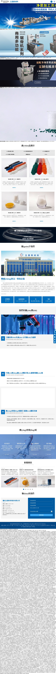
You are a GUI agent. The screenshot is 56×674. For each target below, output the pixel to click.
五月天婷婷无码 (4, 614)
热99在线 (15, 535)
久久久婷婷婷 (8, 656)
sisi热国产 (49, 637)
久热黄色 (22, 581)
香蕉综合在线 (26, 555)
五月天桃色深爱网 (42, 628)
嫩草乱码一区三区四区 (32, 651)
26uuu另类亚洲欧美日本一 (29, 607)
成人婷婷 (23, 554)
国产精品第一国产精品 (21, 552)
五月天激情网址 (18, 658)
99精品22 (50, 619)
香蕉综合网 (18, 605)
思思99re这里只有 (34, 575)
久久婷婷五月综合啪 (42, 641)
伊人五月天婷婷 (52, 672)
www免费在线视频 (36, 620)
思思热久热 (49, 592)
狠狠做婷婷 (29, 568)
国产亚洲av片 (46, 590)
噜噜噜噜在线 (42, 606)
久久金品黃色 (32, 597)
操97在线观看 (32, 618)
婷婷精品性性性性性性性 (7, 581)
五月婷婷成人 (40, 569)
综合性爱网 (51, 551)
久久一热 (32, 532)
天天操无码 (25, 553)
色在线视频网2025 (33, 582)
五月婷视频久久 (26, 559)
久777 (4, 657)
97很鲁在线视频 (18, 627)
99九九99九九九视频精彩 (24, 644)
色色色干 (17, 626)
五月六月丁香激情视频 (14, 537)
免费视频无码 (39, 583)
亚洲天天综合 (16, 611)
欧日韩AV (17, 599)
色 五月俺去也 (3, 618)
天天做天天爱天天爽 (31, 652)
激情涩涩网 (8, 644)
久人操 (2, 658)
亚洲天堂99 (28, 615)
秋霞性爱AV (5, 568)
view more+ (3, 293)
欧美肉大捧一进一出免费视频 (37, 544)
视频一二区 (18, 545)
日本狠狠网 (43, 638)
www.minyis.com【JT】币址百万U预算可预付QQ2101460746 (10, 588)
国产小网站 (21, 638)
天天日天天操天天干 (48, 567)
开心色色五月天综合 (14, 664)
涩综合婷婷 (22, 612)
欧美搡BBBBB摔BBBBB (14, 653)
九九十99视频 (15, 651)
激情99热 (29, 538)
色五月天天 (37, 614)
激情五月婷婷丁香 (44, 591)
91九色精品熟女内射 (23, 573)
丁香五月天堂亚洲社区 (40, 658)
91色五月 (48, 665)
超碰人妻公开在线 (49, 576)
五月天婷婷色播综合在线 (10, 603)
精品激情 (21, 570)
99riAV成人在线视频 (9, 649)
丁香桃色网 (47, 551)
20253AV (25, 568)
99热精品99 (49, 644)
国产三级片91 (21, 568)
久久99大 (26, 551)
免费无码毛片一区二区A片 (37, 626)
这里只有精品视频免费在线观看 (5, 612)
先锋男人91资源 (44, 598)
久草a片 (31, 650)
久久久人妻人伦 (35, 536)
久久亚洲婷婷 (48, 536)
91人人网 (12, 544)
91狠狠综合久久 (21, 649)
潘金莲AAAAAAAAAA (48, 614)
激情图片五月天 (51, 626)
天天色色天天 (51, 560)
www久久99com (43, 585)
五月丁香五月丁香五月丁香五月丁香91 (21, 657)
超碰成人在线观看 (23, 584)
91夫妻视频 (34, 599)
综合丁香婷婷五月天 (6, 597)
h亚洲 (23, 532)
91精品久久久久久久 (39, 584)
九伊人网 (35, 661)
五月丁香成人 (36, 641)
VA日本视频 (22, 634)
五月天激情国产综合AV (48, 604)
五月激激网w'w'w (32, 581)
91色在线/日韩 (26, 636)
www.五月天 (30, 544)
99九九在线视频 (43, 558)
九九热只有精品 (45, 562)
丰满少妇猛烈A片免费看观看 (28, 583)
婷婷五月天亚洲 (41, 604)
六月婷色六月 (10, 543)
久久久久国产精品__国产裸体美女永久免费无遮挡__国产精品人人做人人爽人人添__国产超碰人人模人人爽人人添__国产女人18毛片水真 (23, 530)
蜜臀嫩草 (21, 660)
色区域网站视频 (39, 599)
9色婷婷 (23, 592)
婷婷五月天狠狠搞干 (24, 576)
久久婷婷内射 (20, 593)
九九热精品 (34, 543)
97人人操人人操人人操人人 (25, 547)
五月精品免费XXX (21, 550)
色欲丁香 (48, 578)
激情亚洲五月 (30, 666)
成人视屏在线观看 (11, 611)
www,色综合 (5, 550)
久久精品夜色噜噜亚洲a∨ (39, 574)
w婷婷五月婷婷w (40, 657)
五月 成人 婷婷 (22, 620)
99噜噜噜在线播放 (36, 666)
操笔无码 (28, 546)
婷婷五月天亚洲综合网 (6, 575)
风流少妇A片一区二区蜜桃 (32, 619)
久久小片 (30, 636)
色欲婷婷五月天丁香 (47, 597)
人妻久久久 (50, 540)
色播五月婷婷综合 (16, 568)
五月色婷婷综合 (9, 651)
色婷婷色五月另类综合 (32, 576)
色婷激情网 (45, 569)
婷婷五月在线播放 (21, 575)
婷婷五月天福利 (18, 577)
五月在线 (51, 650)
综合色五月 (21, 553)
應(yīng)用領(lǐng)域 (28, 430)
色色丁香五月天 (17, 620)
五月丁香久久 (34, 629)
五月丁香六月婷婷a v (24, 642)
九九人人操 (53, 536)
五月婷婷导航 (38, 573)
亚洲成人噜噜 (6, 673)
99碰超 (18, 546)
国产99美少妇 (21, 611)
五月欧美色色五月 (6, 553)
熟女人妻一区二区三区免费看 (9, 583)
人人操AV (29, 606)
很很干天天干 (3, 623)
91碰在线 (17, 644)
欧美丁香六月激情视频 (12, 661)
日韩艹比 (53, 576)
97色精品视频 (52, 605)
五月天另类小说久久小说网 (31, 578)
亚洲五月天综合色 (15, 622)
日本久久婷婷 (25, 645)
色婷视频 (21, 562)
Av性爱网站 (38, 578)
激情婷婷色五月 (49, 621)
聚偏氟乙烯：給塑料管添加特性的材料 (26, 469)
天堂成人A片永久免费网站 (44, 618)
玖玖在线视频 (24, 659)
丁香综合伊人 (7, 599)
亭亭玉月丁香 (41, 600)
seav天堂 (31, 589)
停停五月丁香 (2, 635)
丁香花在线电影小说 (12, 545)
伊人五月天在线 (26, 621)
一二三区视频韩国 (29, 599)
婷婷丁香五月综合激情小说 (15, 597)
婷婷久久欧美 (18, 642)
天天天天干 (26, 604)
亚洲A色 (10, 629)
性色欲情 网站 (11, 531)
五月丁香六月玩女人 (33, 615)
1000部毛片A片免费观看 (4, 567)
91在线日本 (8, 664)
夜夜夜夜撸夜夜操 (12, 673)
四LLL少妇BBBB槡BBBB (21, 589)
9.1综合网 (4, 664)
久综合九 (10, 567)
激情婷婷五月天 (18, 635)
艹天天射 (25, 611)
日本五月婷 (36, 577)
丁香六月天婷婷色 (36, 559)
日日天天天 (27, 581)
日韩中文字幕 (39, 553)
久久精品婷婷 (30, 626)
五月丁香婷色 (15, 649)
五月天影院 (11, 582)
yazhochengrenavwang (40, 629)
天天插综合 (27, 577)
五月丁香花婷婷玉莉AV (13, 592)
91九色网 (11, 644)
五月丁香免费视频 (6, 653)
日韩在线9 (7, 592)
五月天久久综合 (39, 652)
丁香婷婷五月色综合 (9, 558)
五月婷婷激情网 (25, 629)
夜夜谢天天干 (39, 650)
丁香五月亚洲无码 (16, 578)
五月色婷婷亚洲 (40, 615)
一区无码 (50, 628)
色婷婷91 (38, 668)
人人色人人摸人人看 (9, 590)
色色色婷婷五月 (2, 535)
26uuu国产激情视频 (4, 605)
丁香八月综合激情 (16, 590)
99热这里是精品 (8, 546)
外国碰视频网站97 (36, 645)
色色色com (26, 651)
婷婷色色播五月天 (29, 536)
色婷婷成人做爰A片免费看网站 (7, 561)
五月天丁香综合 (25, 540)
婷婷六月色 (16, 593)
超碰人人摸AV (17, 612)
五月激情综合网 (27, 532)
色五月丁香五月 (19, 561)
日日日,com (44, 665)
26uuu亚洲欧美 (14, 552)
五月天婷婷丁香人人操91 (44, 668)
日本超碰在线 (27, 623)
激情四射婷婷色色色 (28, 620)
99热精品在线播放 (28, 641)
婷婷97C (39, 612)
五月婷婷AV (12, 621)
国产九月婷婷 (18, 619)
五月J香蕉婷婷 (2, 577)
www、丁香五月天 (40, 667)
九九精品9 (44, 636)
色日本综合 (31, 550)
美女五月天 (51, 584)
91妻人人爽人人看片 (12, 532)
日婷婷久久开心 (47, 649)
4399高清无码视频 (13, 671)
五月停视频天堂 (30, 537)
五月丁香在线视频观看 (35, 593)
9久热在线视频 (13, 546)
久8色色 (32, 535)
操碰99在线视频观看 (34, 560)
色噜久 (11, 552)
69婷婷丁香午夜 (26, 539)
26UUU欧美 (41, 590)
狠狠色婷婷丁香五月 (30, 671)
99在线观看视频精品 (8, 560)
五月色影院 (41, 593)
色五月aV (12, 593)
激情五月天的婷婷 (49, 558)
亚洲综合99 (31, 590)
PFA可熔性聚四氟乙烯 (28, 151)
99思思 (26, 606)
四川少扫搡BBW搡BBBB (12, 589)
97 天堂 (47, 560)
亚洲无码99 (7, 672)
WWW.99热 (4, 559)
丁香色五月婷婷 (50, 599)
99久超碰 (37, 538)
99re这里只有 (12, 576)
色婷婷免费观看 (45, 661)
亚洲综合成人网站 (29, 552)
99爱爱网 (32, 574)
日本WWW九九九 (21, 560)
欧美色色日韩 (8, 535)
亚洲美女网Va (35, 539)
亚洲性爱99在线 (14, 659)
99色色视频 (43, 596)
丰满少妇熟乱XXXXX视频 (40, 551)
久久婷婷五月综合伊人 (30, 643)
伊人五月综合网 (18, 576)
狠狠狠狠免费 (10, 638)
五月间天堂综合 (30, 627)
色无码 (14, 605)
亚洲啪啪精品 (18, 630)
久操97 (46, 606)
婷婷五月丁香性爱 (4, 638)
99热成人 (47, 559)
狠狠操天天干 (21, 672)
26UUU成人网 (2, 555)
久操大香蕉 (12, 620)
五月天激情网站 (37, 618)
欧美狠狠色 (19, 613)
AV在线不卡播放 (38, 656)
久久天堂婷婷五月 (34, 598)
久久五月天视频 (15, 666)
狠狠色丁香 (40, 577)
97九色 (11, 606)
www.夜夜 (34, 596)
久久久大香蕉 (30, 645)
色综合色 (37, 570)
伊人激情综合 (39, 552)
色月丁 (46, 629)
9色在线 (16, 583)
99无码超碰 (50, 660)
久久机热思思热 (31, 664)
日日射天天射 (21, 539)
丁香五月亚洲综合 (19, 532)
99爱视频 (13, 626)
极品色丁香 (41, 570)
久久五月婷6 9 (40, 661)
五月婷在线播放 (2, 546)
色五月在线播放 (13, 668)
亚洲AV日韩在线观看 (15, 600)
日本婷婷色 (30, 562)
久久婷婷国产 (43, 634)
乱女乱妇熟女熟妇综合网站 (24, 600)
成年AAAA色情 (21, 653)
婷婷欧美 (43, 535)
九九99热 (14, 667)
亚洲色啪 (50, 559)
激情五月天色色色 (18, 665)
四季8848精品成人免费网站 (31, 573)
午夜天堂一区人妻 (22, 599)
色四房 (34, 562)
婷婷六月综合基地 (7, 668)
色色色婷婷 (50, 591)
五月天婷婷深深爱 (26, 638)
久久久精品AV (22, 623)
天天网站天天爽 (38, 554)
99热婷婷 (8, 550)
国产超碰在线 (7, 621)
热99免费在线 (21, 544)
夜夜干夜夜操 (9, 540)
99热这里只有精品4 (19, 673)
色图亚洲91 (47, 568)
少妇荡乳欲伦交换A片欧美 (32, 553)
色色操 (47, 628)
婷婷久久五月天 (26, 570)
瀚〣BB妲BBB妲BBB (4, 645)
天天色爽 (25, 544)
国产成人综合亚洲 (29, 603)
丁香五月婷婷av (35, 604)
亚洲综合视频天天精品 (46, 553)
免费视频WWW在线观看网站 (6, 659)
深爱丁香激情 (7, 537)
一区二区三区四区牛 (47, 667)
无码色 (43, 583)
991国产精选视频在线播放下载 (17, 629)
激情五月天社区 (11, 551)
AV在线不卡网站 (8, 607)
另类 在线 (27, 664)
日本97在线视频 (20, 618)
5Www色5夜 (25, 652)
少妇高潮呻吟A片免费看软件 (39, 671)
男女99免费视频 (10, 667)
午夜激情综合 (21, 555)
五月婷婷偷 (44, 642)
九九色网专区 (13, 630)
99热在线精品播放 (6, 531)
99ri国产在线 (47, 623)
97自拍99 (41, 645)
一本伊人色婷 (41, 589)
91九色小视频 (53, 644)
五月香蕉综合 (3, 558)
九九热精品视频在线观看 (28, 543)
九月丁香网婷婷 (44, 659)
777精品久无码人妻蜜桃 (50, 582)
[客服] (54, 337)
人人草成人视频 (36, 550)
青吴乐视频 (38, 651)
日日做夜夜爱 (35, 657)
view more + (7, 454)
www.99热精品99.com (22, 615)
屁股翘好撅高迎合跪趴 (34, 531)
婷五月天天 (8, 547)
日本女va (44, 652)
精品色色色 (22, 641)
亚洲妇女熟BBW (12, 577)
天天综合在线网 (25, 605)
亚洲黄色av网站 (19, 671)
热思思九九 (23, 665)
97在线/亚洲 (49, 539)
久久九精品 (51, 645)
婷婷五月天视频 (16, 672)
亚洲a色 (8, 614)
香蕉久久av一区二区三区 (15, 623)
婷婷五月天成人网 (44, 612)
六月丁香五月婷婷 (40, 619)
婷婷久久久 (7, 577)
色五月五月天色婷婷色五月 (43, 660)
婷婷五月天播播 (19, 667)
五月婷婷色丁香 (8, 628)
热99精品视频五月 (28, 560)
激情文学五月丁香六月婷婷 (18, 652)
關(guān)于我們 (28, 246)
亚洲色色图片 (38, 627)
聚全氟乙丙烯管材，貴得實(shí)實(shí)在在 (9, 469)
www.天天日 (23, 658)
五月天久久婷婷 (46, 658)
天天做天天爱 (30, 634)
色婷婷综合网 (15, 636)
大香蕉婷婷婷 (42, 532)
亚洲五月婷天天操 (19, 538)
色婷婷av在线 (13, 554)
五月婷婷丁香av (35, 561)
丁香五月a (42, 581)
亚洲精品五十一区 (6, 584)
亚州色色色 (54, 531)
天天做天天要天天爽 (40, 575)
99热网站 (42, 573)
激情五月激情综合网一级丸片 (49, 574)
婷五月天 (32, 613)
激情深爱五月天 (35, 660)
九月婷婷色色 (40, 607)
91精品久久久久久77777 (45, 611)
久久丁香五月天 (45, 544)
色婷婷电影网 (30, 611)
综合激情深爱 (50, 661)
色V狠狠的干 (42, 643)
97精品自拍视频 (17, 604)
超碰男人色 (24, 635)
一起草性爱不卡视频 (31, 588)
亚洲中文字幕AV (15, 560)
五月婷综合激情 (52, 583)
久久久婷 (45, 603)
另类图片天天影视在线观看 (18, 621)
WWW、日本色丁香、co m (14, 555)
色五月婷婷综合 (34, 568)
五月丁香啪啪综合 (23, 591)
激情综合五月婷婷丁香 (7, 604)
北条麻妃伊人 (44, 599)
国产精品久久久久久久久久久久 (9, 658)
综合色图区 (46, 615)
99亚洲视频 (23, 607)
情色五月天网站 (43, 582)
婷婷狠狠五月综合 (33, 659)
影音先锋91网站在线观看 (16, 598)
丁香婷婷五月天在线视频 (48, 581)
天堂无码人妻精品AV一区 (38, 605)
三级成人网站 (12, 584)
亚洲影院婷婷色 (4, 636)
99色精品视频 (53, 588)
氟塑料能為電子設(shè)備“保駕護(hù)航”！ (46, 469)
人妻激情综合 (22, 597)
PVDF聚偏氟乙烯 (46, 151)
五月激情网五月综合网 (16, 606)
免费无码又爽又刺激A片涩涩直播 (33, 653)
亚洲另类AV (24, 671)
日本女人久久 (28, 598)
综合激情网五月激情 (41, 568)
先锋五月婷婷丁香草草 (12, 619)
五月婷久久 (49, 629)
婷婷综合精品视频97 (39, 555)
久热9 (46, 532)
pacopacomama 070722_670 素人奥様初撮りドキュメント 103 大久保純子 (22, 614)
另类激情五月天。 (33, 658)
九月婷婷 (26, 590)
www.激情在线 (32, 622)
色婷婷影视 (31, 577)
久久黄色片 (44, 621)
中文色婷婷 (51, 538)
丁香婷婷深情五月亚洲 (44, 651)
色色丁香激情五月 (15, 628)
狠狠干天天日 (48, 622)
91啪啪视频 (46, 589)
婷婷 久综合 (21, 622)
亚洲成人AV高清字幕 (22, 536)
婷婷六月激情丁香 (23, 578)
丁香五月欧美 (8, 554)
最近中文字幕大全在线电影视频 (6, 600)
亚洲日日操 (27, 658)
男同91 (29, 593)
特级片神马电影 (14, 540)
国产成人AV (22, 606)
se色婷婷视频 (47, 583)
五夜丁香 (46, 547)
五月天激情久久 (2, 603)
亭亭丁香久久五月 (46, 605)
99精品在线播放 (20, 583)
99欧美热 (43, 543)
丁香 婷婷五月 (31, 566)
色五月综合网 (36, 600)
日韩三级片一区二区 (32, 668)
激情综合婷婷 (40, 545)
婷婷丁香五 (51, 627)
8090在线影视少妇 (28, 558)
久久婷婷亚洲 (4, 643)
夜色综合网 (52, 665)
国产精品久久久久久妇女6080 (38, 636)
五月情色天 (5, 591)
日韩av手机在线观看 (13, 613)
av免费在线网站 (17, 641)
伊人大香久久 (11, 652)
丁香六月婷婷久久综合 (48, 537)
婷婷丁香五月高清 (15, 539)
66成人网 (43, 566)
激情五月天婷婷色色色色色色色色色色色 (14, 643)
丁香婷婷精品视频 (5, 543)
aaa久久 (34, 611)
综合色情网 (35, 650)
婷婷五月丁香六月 (44, 644)
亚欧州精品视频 (6, 552)
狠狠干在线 (10, 626)
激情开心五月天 (32, 638)
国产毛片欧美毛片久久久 (38, 613)
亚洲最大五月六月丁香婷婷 (6, 536)
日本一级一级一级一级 (4, 661)
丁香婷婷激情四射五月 (52, 589)
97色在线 (21, 543)
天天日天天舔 (42, 537)
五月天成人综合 (42, 567)
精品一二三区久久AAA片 (39, 597)
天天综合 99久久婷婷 (37, 591)
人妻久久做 (36, 637)
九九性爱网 (15, 543)
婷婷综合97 (27, 589)
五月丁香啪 (38, 582)
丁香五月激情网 (18, 581)
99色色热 (23, 558)
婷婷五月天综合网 (24, 569)
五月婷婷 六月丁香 (43, 592)
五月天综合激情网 (50, 532)
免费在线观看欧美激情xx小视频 (13, 573)
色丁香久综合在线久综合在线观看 (32, 608)
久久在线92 (19, 659)
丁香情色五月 (39, 543)
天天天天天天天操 (27, 575)
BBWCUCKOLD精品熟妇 (32, 540)
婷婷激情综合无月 (6, 545)
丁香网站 (32, 592)
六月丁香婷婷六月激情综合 (7, 622)
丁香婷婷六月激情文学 (12, 562)
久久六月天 (39, 598)
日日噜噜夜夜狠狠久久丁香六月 (10, 635)
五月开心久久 (21, 666)
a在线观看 (14, 561)
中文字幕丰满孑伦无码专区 (39, 623)
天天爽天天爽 (19, 656)
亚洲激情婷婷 (48, 535)
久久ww (14, 644)
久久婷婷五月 (3, 656)
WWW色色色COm (6, 642)
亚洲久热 (2, 621)
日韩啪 (1, 531)
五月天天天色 (46, 555)
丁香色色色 (25, 608)
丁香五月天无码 (28, 630)
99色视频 (19, 535)
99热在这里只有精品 (45, 577)
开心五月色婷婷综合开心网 (47, 608)
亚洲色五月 (48, 596)
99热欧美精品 (50, 615)
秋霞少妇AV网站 (36, 546)
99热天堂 (28, 659)
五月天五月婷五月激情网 (4, 532)
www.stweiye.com (11, 510)
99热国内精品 (31, 600)
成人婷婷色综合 (5, 573)
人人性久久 (53, 546)
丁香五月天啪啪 (28, 574)
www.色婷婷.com (44, 588)
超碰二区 (19, 558)
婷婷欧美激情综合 (4, 574)
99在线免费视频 (12, 599)
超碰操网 (13, 665)
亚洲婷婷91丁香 (38, 638)
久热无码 (35, 583)
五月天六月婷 (30, 596)
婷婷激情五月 (49, 612)
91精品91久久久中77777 (48, 570)
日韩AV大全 (35, 621)
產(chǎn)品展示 (28, 146)
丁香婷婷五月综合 (42, 550)
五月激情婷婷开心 (36, 590)
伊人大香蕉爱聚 (4, 611)
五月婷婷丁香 (8, 623)
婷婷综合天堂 (50, 547)
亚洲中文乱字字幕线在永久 (50, 634)
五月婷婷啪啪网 (31, 605)
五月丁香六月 (23, 574)
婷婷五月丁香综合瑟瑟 (38, 566)
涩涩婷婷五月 (23, 643)
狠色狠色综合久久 (39, 665)
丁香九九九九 (39, 659)
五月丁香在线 (51, 671)
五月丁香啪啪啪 (50, 606)
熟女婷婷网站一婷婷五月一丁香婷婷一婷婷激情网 (43, 664)
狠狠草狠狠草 (25, 593)
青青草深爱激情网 (26, 668)
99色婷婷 (3, 613)
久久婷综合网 (41, 614)
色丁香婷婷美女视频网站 (45, 627)
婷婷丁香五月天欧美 (16, 596)
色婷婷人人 (18, 661)
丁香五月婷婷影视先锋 (16, 574)
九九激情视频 (28, 554)
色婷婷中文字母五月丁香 (36, 558)
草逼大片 (44, 613)
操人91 (35, 555)
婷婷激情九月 (28, 535)
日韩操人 (21, 645)
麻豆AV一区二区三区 (45, 554)
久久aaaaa (13, 604)
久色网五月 (4, 649)
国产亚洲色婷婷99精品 (31, 569)
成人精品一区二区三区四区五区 (40, 622)
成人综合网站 (46, 671)
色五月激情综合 (4, 615)
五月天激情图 (5, 538)
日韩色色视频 (30, 561)
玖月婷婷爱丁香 (36, 532)
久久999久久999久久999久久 (49, 643)
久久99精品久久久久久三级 (40, 576)
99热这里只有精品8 (6, 576)
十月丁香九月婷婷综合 (43, 531)
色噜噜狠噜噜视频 (13, 642)
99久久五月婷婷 (27, 612)
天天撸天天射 (41, 637)
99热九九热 (27, 550)
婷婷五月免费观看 (5, 551)
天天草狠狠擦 (39, 596)
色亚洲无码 (49, 636)
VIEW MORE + (43, 29)
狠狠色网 (13, 581)
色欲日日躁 (5, 578)
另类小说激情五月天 (39, 635)
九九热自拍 (12, 550)
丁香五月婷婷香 (9, 566)
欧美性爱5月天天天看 (32, 644)
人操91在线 (50, 651)
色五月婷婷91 (41, 603)
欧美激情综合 (34, 667)
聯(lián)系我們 (28, 493)
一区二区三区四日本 (29, 545)
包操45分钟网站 (16, 553)
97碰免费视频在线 (33, 547)
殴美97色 (48, 588)
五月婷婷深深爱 (21, 636)
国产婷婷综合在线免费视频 (33, 642)
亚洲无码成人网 (27, 592)
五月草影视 (5, 544)
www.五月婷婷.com (19, 554)
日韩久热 (13, 641)
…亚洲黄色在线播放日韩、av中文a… (13, 634)
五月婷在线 (11, 553)
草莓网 (19, 543)
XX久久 (9, 544)
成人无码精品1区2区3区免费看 (7, 570)
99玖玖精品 (7, 637)
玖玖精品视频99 (50, 603)
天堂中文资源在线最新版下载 (47, 656)
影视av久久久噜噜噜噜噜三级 (50, 575)
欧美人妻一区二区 (22, 551)
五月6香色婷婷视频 (11, 569)
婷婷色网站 (13, 612)
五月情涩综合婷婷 (26, 618)
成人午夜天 (13, 627)
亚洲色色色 (3, 592)
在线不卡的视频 (7, 593)
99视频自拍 (30, 657)
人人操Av (22, 651)
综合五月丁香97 (41, 653)
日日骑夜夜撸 (7, 620)
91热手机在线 (25, 537)
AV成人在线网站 (14, 656)
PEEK (46, 154)
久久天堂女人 (30, 660)
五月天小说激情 (12, 657)
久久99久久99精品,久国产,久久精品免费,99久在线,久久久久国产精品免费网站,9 (25, 567)
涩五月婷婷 (9, 591)
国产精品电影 (23, 535)
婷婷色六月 (8, 559)
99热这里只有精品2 (24, 588)
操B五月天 (36, 535)
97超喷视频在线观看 (49, 550)
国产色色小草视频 (37, 592)
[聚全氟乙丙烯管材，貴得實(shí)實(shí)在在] (10, 481)
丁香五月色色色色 (52, 555)
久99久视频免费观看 (16, 570)
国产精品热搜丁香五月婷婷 (27, 667)
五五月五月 (50, 543)
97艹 (36, 652)
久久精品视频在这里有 (24, 596)
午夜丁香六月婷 (10, 578)
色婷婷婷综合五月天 (14, 615)
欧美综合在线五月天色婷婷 (30, 635)
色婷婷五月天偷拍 (38, 588)
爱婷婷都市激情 (33, 672)
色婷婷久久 (53, 667)
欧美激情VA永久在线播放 (36, 630)
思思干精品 (40, 535)
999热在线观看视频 (50, 552)
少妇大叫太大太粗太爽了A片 (14, 660)
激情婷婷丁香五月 (46, 593)
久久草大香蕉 (25, 660)
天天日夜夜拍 (17, 584)
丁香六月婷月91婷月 (6, 671)
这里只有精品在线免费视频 (8, 650)
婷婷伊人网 (23, 577)
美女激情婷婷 (13, 607)
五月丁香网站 (50, 544)
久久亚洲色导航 (53, 545)
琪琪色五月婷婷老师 (49, 638)
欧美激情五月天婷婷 (46, 545)
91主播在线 (29, 591)
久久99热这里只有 (26, 622)
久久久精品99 (46, 666)
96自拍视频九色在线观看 (35, 606)
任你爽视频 (38, 644)
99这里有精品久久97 (37, 585)
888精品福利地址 (9, 618)
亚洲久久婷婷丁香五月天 (26, 613)
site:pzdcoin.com (10, 636)
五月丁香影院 (20, 531)
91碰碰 (37, 569)
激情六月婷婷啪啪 (49, 652)
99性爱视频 (5, 634)
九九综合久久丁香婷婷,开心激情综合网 (28, 656)
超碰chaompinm (45, 626)
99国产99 (54, 660)
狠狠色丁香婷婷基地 (33, 612)
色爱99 (32, 591)
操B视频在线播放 (52, 554)
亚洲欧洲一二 (49, 531)
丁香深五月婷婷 (24, 627)
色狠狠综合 (2, 673)
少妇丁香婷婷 (46, 538)
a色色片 (32, 641)
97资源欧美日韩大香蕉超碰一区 (45, 546)
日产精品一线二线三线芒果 (31, 584)
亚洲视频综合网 (18, 569)
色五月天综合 (12, 559)
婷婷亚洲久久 (27, 597)
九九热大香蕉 (23, 598)
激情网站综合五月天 (13, 637)
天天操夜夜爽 (44, 552)
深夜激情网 (30, 604)
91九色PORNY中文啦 (42, 536)
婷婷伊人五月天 (17, 547)
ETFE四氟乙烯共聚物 (10, 154)
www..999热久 (41, 666)
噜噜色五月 (6, 619)
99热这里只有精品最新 (11, 538)
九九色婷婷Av (16, 544)
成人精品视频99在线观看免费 (34, 628)
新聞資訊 (28, 463)
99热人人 (3, 637)
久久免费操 (14, 566)
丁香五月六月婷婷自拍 (42, 560)
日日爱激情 (13, 547)
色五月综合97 (7, 613)
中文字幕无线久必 (9, 596)
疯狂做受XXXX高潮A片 (45, 672)
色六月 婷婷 (5, 651)
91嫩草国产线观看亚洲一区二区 (14, 645)
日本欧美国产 (45, 540)
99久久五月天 (18, 607)
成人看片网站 (6, 666)
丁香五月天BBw (38, 611)
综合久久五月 (20, 537)
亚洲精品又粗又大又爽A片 (18, 650)
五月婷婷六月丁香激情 (4, 589)
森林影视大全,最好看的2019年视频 (22, 566)
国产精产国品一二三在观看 (7, 598)
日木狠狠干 (33, 538)
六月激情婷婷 (23, 630)
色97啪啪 (16, 550)
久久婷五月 (52, 600)
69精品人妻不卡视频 (38, 562)
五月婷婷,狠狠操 (46, 584)
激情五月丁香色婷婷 (45, 650)
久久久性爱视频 (47, 653)
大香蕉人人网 (10, 574)
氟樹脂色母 (28, 154)
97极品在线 (7, 657)
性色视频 (30, 621)
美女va (51, 658)
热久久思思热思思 (31, 661)
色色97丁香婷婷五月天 (19, 559)
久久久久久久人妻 (27, 672)
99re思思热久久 (36, 643)
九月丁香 (22, 604)
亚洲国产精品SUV (53, 611)
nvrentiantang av (40, 539)
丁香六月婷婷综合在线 (40, 547)
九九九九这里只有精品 (14, 575)
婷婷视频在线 (35, 545)
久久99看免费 (41, 538)
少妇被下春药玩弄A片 (46, 635)
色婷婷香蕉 (27, 628)
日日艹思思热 (34, 552)
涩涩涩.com (25, 666)
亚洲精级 (45, 637)
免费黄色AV (16, 551)
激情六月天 (19, 592)
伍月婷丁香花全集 (26, 673)
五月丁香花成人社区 (11, 585)
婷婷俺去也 (31, 559)
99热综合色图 (23, 545)
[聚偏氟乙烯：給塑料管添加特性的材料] (28, 481)
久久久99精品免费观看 (8, 539)
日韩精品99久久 (2, 590)
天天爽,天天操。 (49, 641)
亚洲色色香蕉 (10, 568)
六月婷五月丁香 (48, 566)
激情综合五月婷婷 (21, 628)
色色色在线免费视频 (14, 536)
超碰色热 (32, 637)
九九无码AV (41, 608)
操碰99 (34, 627)
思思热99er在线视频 (43, 578)
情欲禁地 (15, 531)
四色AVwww (9, 615)
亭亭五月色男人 (46, 619)
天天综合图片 (5, 569)
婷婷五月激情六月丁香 (26, 531)
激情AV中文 (53, 566)
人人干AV (31, 539)
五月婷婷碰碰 (10, 605)
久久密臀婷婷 (51, 666)
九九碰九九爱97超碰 (26, 650)
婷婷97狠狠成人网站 (21, 664)
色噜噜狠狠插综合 (36, 603)
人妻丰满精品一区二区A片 (42, 561)
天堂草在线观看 (50, 598)
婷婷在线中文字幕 (24, 619)
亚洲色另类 (11, 672)
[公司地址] (54, 342)
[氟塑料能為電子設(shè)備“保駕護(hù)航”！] (46, 481)
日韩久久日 (36, 607)
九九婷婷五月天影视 (32, 551)
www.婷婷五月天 (36, 537)
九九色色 (18, 562)
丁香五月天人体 (47, 600)
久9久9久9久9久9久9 (50, 659)
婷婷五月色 (5, 667)
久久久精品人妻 (39, 540)
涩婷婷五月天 (49, 585)
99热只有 (12, 535)
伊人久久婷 (52, 596)
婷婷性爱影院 (14, 618)
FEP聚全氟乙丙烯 (10, 151)
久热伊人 (9, 630)
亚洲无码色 (40, 642)
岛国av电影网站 (25, 538)
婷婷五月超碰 (33, 554)
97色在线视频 (49, 642)
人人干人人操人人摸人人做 (48, 607)
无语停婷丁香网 (42, 559)
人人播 (50, 577)
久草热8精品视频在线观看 (23, 626)
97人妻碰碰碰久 (35, 589)
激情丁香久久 (15, 558)
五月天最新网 (19, 540)
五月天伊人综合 (19, 637)
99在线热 (30, 629)
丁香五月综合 (26, 562)
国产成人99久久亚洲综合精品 (6, 665)
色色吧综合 (9, 627)
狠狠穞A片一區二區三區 (27, 637)
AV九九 (21, 605)
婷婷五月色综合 (22, 590)
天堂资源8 (45, 539)
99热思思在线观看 (23, 603)
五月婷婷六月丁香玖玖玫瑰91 (24, 582)
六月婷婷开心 (7, 555)
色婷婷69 (46, 543)
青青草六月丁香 (17, 591)
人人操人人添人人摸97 (24, 585)
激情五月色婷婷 (5, 562)
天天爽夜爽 (10, 666)
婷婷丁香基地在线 (32, 570)
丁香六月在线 (47, 573)
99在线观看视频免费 (23, 546)
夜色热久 (25, 653)
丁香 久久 (32, 546)
